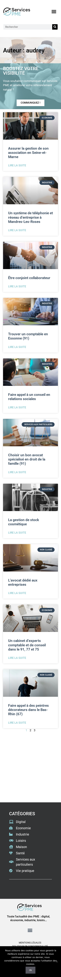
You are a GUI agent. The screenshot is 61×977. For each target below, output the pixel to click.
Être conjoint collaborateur (29, 278)
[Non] (56, 961)
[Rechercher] (55, 27)
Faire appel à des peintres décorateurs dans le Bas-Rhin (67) (28, 710)
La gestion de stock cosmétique (23, 522)
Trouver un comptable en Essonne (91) (28, 336)
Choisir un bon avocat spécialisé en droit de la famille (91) (26, 459)
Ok (30, 970)
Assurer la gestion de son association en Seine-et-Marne (28, 152)
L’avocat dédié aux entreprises (22, 582)
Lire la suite (17, 165)
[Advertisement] (30, 767)
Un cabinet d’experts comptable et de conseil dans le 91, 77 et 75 (27, 645)
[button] (54, 12)
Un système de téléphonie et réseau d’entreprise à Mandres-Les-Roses (30, 217)
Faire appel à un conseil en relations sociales (29, 397)
